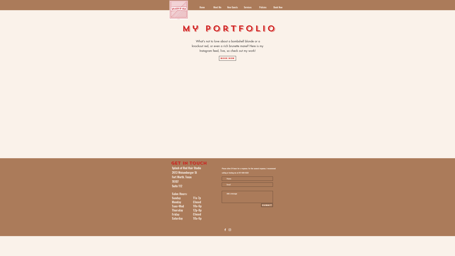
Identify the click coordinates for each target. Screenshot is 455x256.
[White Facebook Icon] (225, 229)
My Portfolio (229, 28)
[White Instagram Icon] (230, 229)
